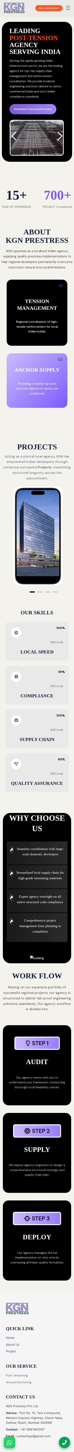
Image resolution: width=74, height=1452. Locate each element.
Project (11, 1351)
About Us (12, 1344)
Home (10, 1338)
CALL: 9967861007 (49, 8)
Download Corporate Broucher (33, 109)
